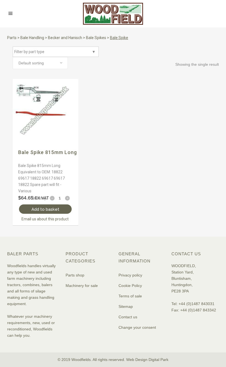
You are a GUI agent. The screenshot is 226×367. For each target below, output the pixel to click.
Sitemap (126, 306)
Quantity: (39, 198)
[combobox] (40, 63)
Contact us (128, 317)
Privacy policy (130, 275)
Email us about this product (45, 219)
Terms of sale (130, 296)
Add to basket (45, 209)
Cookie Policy (130, 285)
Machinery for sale (82, 285)
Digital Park (158, 359)
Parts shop (75, 275)
